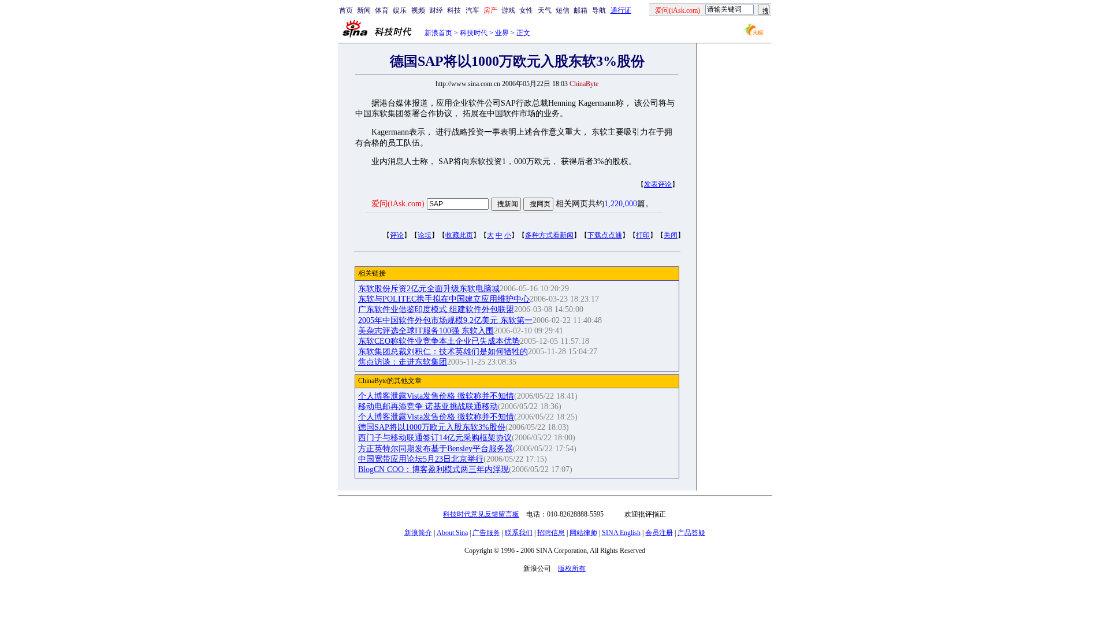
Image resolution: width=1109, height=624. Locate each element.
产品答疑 (691, 533)
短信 (563, 10)
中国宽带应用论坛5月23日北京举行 (420, 459)
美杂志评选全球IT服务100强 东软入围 (426, 330)
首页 (346, 10)
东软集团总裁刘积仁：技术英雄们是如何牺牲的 (443, 351)
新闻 (364, 10)
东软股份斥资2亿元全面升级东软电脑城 (429, 288)
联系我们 (519, 533)
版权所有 (572, 568)
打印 (643, 235)
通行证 (621, 10)
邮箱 (580, 10)
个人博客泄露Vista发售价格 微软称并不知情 (436, 396)
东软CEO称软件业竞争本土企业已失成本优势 (439, 341)
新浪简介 (418, 533)
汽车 (472, 10)
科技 (454, 10)
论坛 (424, 235)
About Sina (452, 533)
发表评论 (658, 184)
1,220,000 (620, 203)
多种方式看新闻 (549, 235)
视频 (418, 10)
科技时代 (473, 33)
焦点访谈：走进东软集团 (402, 362)
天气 (545, 10)
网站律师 (583, 533)
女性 (526, 10)
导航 (599, 10)
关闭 (671, 235)
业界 (502, 33)
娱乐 (400, 10)
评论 (397, 235)
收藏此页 (459, 235)
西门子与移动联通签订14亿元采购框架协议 (435, 437)
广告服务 (486, 533)
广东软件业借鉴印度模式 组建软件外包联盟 (436, 309)
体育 (382, 10)
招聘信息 (551, 533)
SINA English (621, 533)
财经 (436, 10)
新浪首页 (438, 33)
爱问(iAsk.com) (398, 203)
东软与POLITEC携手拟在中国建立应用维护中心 (444, 299)
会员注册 (659, 533)
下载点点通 (604, 235)
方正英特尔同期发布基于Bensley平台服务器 (435, 448)
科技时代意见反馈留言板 (481, 514)
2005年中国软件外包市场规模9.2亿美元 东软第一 (445, 320)
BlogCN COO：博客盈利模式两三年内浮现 (433, 469)
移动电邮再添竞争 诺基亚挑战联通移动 (428, 406)
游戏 (508, 10)
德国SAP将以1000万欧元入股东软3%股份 (431, 427)
